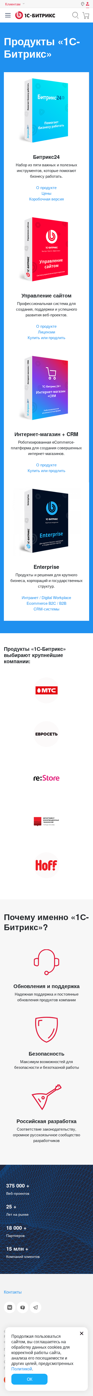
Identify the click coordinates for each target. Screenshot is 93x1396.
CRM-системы (46, 608)
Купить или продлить (46, 337)
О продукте (46, 187)
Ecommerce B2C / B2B (46, 603)
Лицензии (46, 331)
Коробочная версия (46, 198)
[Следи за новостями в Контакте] (10, 1307)
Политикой (21, 1369)
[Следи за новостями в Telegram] (35, 1307)
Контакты (13, 1292)
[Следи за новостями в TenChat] (22, 1307)
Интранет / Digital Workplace (46, 597)
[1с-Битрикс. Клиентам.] (35, 15)
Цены (46, 193)
